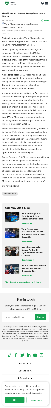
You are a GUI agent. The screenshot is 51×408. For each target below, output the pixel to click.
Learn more (36, 400)
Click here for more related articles (22, 282)
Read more (27, 223)
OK (14, 400)
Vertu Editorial (12, 185)
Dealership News (10, 193)
